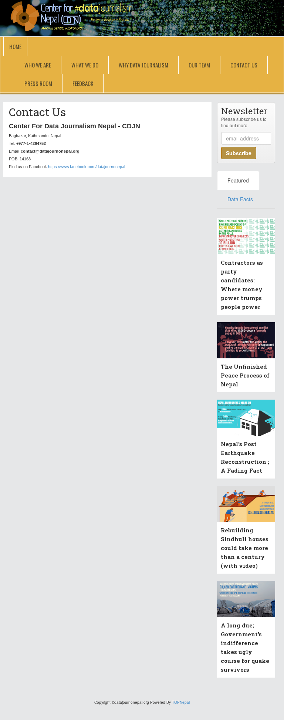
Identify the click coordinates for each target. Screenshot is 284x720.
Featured (238, 180)
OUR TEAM (199, 65)
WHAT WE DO (84, 65)
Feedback (82, 83)
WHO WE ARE (37, 65)
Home (15, 46)
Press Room (38, 83)
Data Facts (240, 199)
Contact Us (243, 65)
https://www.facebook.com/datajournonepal (86, 166)
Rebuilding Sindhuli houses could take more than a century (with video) (244, 547)
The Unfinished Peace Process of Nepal (245, 375)
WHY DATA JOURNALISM (143, 65)
